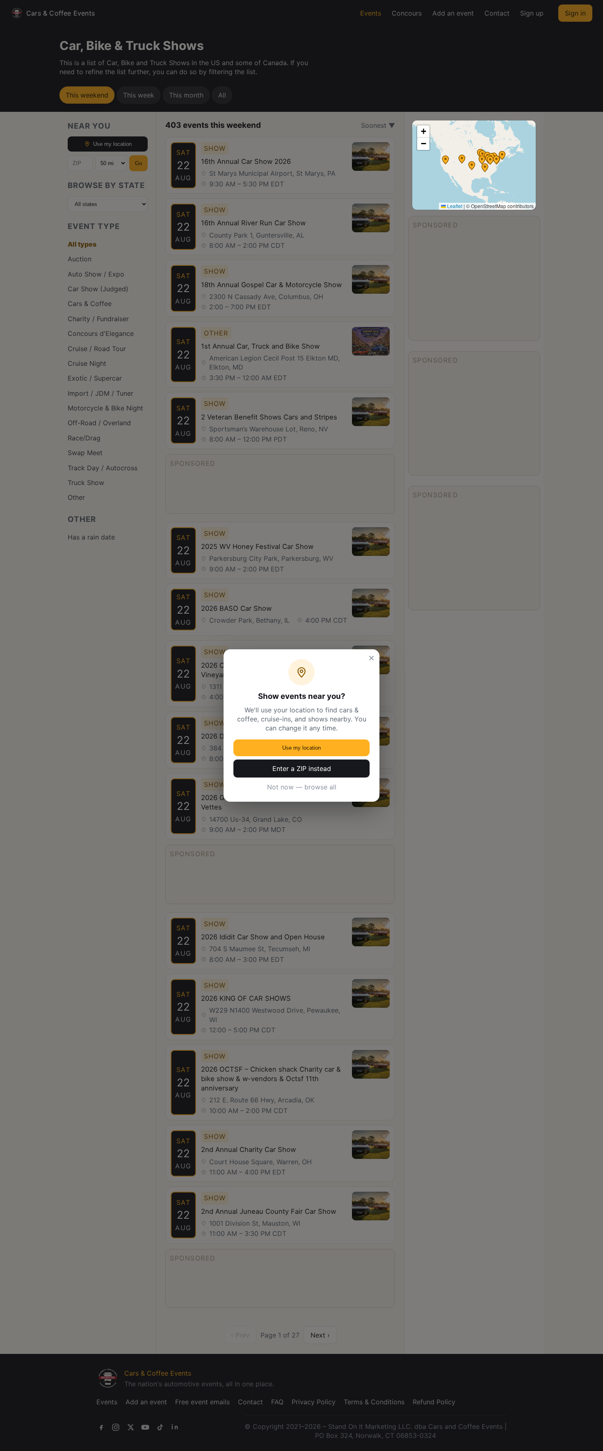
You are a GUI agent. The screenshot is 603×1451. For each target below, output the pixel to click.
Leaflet (454, 205)
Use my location (301, 748)
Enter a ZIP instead (301, 768)
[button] (485, 167)
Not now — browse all (301, 787)
